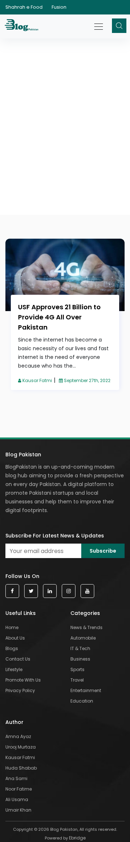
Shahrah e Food (24, 7)
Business (80, 659)
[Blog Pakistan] (22, 26)
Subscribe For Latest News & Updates (54, 535)
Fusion (59, 7)
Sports (77, 669)
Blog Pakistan (23, 454)
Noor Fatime (18, 789)
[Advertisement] (65, 100)
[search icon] (119, 25)
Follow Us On (22, 576)
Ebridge (77, 838)
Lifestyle (13, 669)
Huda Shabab (21, 768)
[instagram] (68, 591)
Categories (85, 613)
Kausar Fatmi (36, 380)
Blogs (11, 648)
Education (81, 701)
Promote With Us (23, 680)
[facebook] (12, 591)
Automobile (83, 638)
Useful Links (20, 613)
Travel (77, 680)
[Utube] (87, 591)
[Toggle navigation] (99, 22)
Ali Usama (16, 799)
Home (11, 627)
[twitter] (31, 591)
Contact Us (17, 659)
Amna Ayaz (18, 736)
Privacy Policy (20, 690)
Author (14, 722)
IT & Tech (80, 648)
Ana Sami (16, 778)
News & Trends (86, 627)
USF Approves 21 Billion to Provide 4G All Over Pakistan (59, 317)
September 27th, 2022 (86, 380)
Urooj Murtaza (20, 747)
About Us (15, 638)
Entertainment (85, 690)
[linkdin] (50, 591)
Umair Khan (18, 810)
